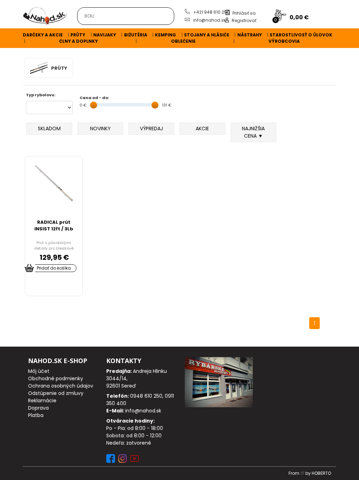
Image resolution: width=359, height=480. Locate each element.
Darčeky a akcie (43, 35)
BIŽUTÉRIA (135, 35)
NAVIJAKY (104, 35)
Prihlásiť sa (244, 13)
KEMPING (165, 35)
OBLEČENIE (183, 41)
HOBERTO (321, 473)
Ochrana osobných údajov (60, 385)
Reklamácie (42, 400)
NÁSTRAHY (249, 35)
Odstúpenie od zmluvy (55, 393)
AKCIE (202, 128)
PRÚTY (77, 35)
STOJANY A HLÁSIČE (206, 35)
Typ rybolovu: (40, 95)
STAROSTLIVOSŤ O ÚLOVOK (301, 35)
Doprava (38, 407)
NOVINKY (100, 128)
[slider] (93, 105)
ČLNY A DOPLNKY (78, 41)
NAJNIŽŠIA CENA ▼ (253, 132)
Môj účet (38, 371)
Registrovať (244, 20)
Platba (35, 415)
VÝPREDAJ (151, 128)
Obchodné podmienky (55, 378)
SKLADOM (49, 128)
